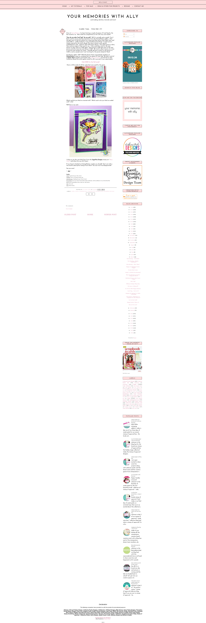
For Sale (89, 6)
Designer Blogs (107, 618)
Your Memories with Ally (103, 17)
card (73, 191)
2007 (132, 330)
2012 (131, 318)
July (132, 247)
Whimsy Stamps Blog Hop (133, 283)
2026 (131, 207)
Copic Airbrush (126, 386)
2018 (132, 226)
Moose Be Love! (133, 304)
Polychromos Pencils (131, 390)
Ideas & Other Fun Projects (108, 6)
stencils (137, 407)
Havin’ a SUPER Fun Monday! (133, 272)
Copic (77, 191)
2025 (131, 209)
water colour (134, 408)
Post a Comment (69, 208)
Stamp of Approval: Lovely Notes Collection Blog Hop (136, 421)
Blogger (134, 337)
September (132, 242)
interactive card (138, 402)
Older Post (70, 215)
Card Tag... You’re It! (133, 291)
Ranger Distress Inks (133, 391)
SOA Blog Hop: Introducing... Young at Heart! (136, 494)
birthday (135, 396)
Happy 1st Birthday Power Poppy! (133, 267)
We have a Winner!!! (133, 286)
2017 (132, 228)
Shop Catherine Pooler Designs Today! (136, 563)
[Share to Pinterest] (104, 189)
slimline (134, 405)
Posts (126, 34)
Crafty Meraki (137, 387)
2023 (131, 214)
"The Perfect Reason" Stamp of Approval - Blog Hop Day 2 (135, 582)
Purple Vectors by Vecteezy (103, 617)
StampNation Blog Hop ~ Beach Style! (136, 527)
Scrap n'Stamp (137, 392)
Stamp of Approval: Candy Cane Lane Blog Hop (136, 511)
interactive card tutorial (130, 404)
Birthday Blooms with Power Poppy (133, 279)
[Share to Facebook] (102, 189)
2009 (131, 325)
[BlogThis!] (99, 189)
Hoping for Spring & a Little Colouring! (133, 294)
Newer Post (110, 215)
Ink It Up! (133, 281)
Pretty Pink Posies (133, 270)
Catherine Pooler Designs (128, 381)
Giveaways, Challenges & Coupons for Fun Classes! (133, 297)
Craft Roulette (128, 387)
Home (90, 215)
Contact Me (139, 6)
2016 (131, 231)
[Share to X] (101, 189)
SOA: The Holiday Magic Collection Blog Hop (136, 439)
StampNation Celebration (95, 191)
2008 (131, 328)
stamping (140, 405)
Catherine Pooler (95, 57)
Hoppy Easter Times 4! (133, 302)
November (132, 237)
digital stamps (138, 401)
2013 (131, 316)
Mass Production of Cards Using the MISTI (133, 275)
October (132, 240)
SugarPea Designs (109, 191)
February (132, 308)
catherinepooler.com (134, 400)
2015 (131, 233)
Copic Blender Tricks (138, 386)
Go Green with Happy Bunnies (133, 288)
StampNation (75, 33)
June (132, 249)
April (132, 254)
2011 (132, 320)
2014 (131, 313)
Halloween (125, 388)
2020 (131, 221)
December (132, 235)
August (132, 245)
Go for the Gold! (133, 300)
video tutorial (126, 408)
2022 (131, 216)
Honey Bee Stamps (132, 388)
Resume (127, 6)
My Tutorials (76, 6)
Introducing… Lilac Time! (133, 264)
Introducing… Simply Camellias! (133, 262)
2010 (131, 323)
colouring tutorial (127, 401)
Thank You (129, 396)
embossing (128, 402)
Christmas (125, 384)
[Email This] (98, 189)
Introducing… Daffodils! (133, 258)
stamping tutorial (128, 406)
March (132, 257)
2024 (131, 212)
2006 (132, 332)
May (132, 252)
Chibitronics (136, 382)
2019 (131, 224)
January (132, 310)
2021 (131, 219)
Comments (127, 36)
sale (130, 405)
